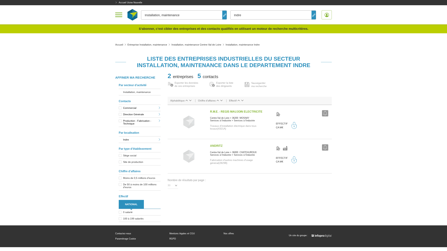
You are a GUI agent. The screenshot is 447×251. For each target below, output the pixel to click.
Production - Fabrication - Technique (137, 122)
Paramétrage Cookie (125, 239)
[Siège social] (278, 114)
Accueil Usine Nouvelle (130, 2)
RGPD (172, 239)
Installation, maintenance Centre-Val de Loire (196, 44)
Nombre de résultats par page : (187, 180)
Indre (126, 139)
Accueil (119, 44)
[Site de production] (285, 148)
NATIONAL (131, 204)
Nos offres (229, 233)
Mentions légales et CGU (182, 233)
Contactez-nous (123, 233)
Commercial (129, 108)
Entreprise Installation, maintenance (147, 44)
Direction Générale (133, 114)
